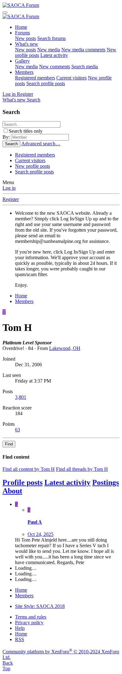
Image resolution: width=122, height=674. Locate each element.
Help (20, 628)
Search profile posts (45, 83)
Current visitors (71, 77)
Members (24, 72)
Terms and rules (30, 617)
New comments (54, 66)
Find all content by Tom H (29, 469)
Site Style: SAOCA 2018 (40, 606)
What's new (26, 44)
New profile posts (32, 166)
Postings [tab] (105, 482)
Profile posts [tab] (23, 482)
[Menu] (5, 12)
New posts (25, 38)
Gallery (22, 61)
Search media (84, 66)
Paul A (35, 522)
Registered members (35, 77)
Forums (22, 32)
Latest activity (54, 55)
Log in (9, 188)
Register (11, 199)
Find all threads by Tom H (82, 469)
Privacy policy (29, 622)
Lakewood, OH (64, 348)
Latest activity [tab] (67, 482)
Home (21, 27)
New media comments (83, 49)
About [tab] (12, 491)
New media (48, 49)
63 (17, 429)
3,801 (20, 397)
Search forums (51, 38)
